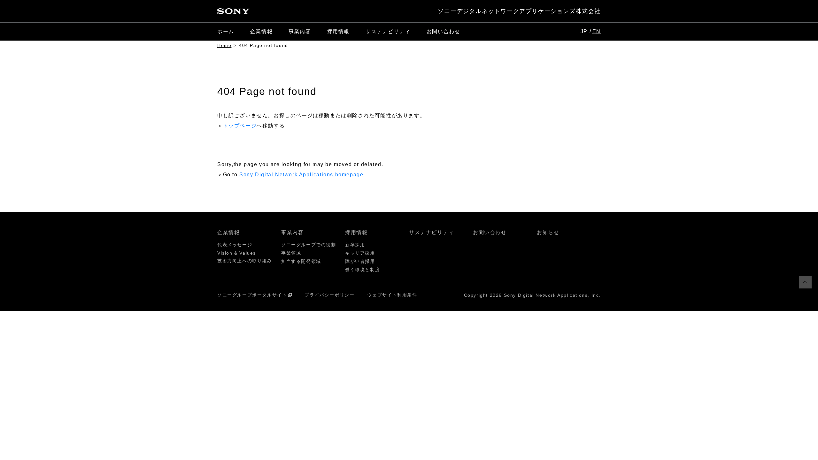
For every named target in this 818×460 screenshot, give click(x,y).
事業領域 (291, 253)
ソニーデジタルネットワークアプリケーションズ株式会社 (519, 11)
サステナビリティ (388, 31)
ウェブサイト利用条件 (392, 294)
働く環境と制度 (362, 269)
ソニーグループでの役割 (308, 244)
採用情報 (356, 232)
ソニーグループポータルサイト (252, 294)
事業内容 (292, 232)
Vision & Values (236, 253)
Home (224, 45)
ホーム (225, 31)
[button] (261, 32)
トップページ (240, 125)
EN (596, 31)
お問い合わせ (443, 31)
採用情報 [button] (338, 31)
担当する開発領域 (301, 261)
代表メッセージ (234, 244)
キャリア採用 (360, 253)
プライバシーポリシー (329, 294)
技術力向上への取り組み (244, 260)
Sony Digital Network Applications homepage (301, 174)
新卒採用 (355, 244)
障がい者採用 (360, 261)
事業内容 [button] (300, 31)
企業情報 (228, 232)
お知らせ (548, 232)
